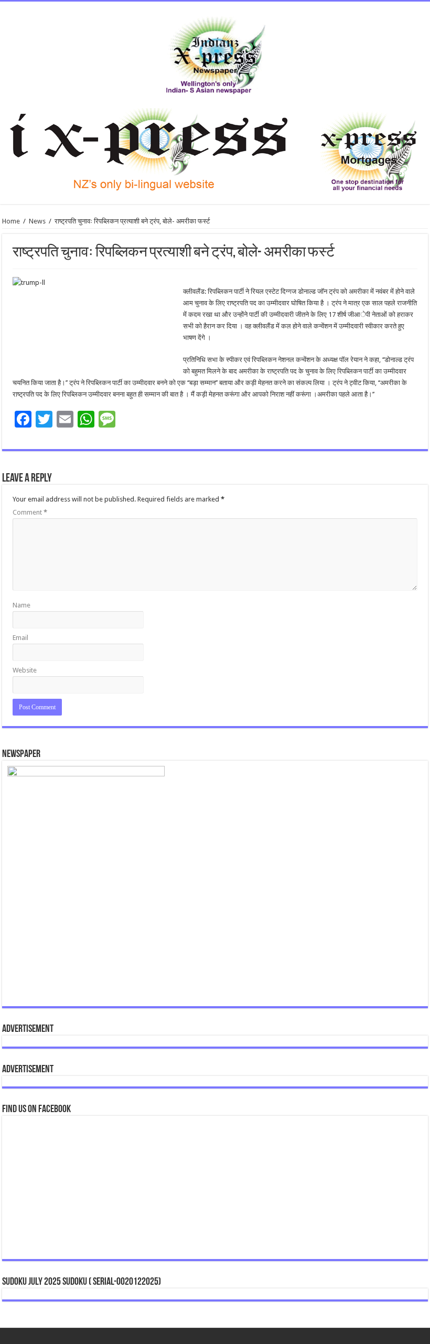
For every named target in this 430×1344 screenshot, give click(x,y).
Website (25, 670)
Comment (30, 512)
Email (20, 638)
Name (21, 605)
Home (11, 221)
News (37, 221)
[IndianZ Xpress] (215, 53)
